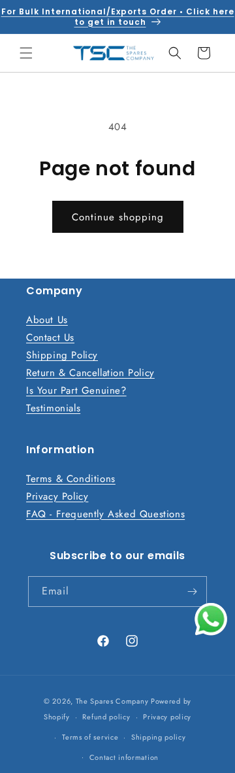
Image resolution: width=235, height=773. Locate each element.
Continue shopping (118, 217)
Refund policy (106, 717)
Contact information (124, 757)
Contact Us (50, 337)
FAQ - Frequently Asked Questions (105, 514)
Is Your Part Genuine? (76, 390)
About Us (47, 320)
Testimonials (53, 408)
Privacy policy (167, 717)
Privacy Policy (57, 496)
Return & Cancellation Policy (90, 373)
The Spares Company (112, 701)
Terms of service (90, 737)
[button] (26, 53)
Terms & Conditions (71, 479)
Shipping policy (158, 737)
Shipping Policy (62, 355)
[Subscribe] (192, 591)
